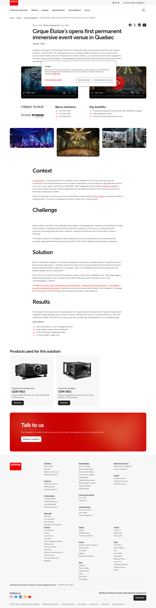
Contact (116, 527)
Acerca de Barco (74, 10)
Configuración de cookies (53, 80)
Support (81, 527)
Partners (81, 542)
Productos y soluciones (19, 10)
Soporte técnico (58, 10)
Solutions (47, 527)
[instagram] (11, 597)
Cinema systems (49, 496)
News (80, 562)
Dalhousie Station (109, 186)
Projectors (47, 481)
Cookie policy (56, 74)
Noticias (34, 10)
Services (116, 475)
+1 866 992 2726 (65, 585)
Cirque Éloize (38, 181)
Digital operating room (121, 463)
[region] (78, 74)
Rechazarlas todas (84, 80)
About (116, 542)
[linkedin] (139, 25)
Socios (87, 10)
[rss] (25, 597)
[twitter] (134, 25)
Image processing (84, 507)
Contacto (44, 10)
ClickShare (47, 463)
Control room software (86, 495)
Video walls (47, 513)
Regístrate (139, 598)
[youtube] (29, 597)
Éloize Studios (99, 196)
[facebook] (130, 25)
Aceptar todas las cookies (103, 80)
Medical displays (84, 463)
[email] (144, 25)
